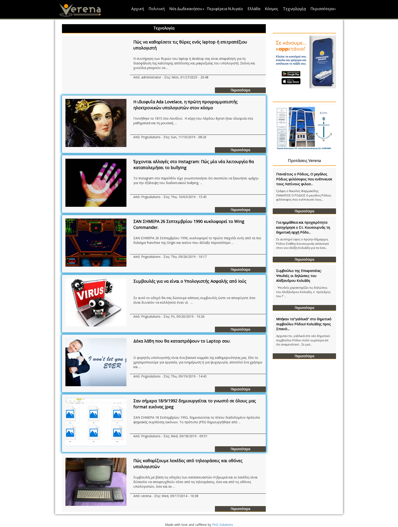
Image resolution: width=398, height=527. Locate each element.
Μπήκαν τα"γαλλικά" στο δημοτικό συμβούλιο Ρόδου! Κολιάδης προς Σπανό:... (303, 324)
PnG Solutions (222, 524)
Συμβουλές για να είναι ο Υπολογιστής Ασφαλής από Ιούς (189, 281)
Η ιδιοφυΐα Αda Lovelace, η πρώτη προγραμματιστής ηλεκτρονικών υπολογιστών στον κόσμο (185, 104)
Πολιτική (157, 8)
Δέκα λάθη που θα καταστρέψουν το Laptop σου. (182, 341)
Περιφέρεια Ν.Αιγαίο (225, 8)
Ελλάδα (254, 8)
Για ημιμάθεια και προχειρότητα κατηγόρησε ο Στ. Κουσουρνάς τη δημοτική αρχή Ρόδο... (303, 227)
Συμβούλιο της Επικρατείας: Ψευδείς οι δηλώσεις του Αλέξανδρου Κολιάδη (299, 275)
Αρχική (137, 8)
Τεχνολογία (294, 9)
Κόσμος (271, 8)
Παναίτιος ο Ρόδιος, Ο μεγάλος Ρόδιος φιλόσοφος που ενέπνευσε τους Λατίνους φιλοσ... (304, 179)
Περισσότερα (322, 8)
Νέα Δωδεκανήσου (185, 8)
